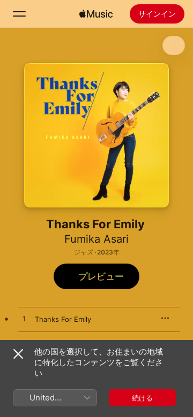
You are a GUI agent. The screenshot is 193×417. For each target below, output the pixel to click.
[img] (96, 14)
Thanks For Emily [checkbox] (63, 319)
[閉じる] (18, 354)
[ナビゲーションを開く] (19, 14)
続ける (142, 397)
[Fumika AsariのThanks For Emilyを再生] (24, 319)
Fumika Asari (96, 239)
